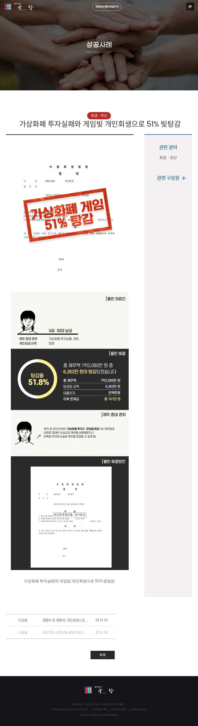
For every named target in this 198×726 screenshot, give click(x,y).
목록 (102, 654)
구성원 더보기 (184, 178)
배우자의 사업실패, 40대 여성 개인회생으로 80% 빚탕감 (65, 632)
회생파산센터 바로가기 (107, 7)
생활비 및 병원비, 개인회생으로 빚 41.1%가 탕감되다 (65, 620)
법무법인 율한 (19, 6)
